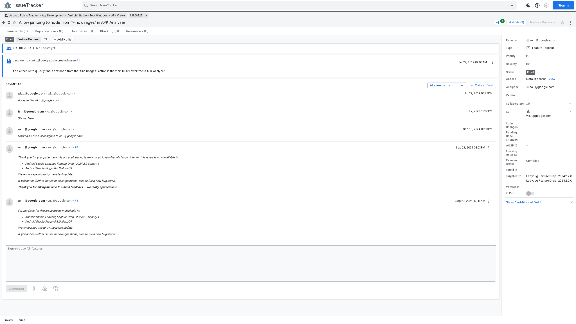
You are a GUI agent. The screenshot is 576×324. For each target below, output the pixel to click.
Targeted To (513, 176)
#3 (76, 200)
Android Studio (77, 15)
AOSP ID (511, 145)
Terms (21, 320)
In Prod (510, 193)
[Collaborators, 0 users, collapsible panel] (549, 103)
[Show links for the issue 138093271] (146, 15)
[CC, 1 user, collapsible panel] (549, 112)
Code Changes (512, 125)
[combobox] (299, 5)
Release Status (511, 162)
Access (511, 79)
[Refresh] (9, 22)
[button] (539, 48)
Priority (510, 56)
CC (508, 111)
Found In (511, 169)
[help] (537, 5)
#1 (78, 60)
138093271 (137, 15)
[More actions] (570, 22)
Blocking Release (511, 153)
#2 (76, 147)
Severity (511, 64)
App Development (53, 15)
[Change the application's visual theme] (528, 5)
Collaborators (515, 103)
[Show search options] (512, 5)
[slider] (502, 175)
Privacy (8, 320)
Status (510, 72)
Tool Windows (99, 15)
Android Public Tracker (24, 15)
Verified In (513, 187)
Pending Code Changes (512, 136)
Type (509, 48)
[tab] (16, 31)
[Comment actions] (488, 147)
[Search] (86, 5)
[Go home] (3, 22)
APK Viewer (118, 15)
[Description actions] (492, 62)
